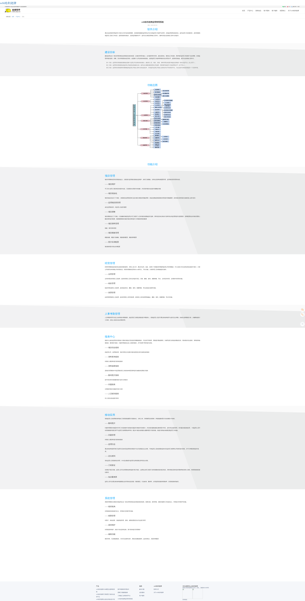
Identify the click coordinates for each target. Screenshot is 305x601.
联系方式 (156, 589)
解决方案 (141, 589)
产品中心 (250, 10)
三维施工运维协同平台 (124, 595)
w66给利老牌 (8, 3)
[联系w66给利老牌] (302, 314)
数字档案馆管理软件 (123, 589)
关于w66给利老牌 (293, 10)
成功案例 (141, 592)
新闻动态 (258, 10)
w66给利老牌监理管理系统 (125, 598)
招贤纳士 (283, 10)
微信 (285, 6)
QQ (289, 6)
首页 (243, 10)
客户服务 (274, 10)
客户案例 (266, 10)
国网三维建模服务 (123, 592)
